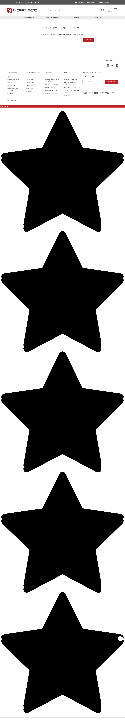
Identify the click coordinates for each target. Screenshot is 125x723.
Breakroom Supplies (31, 76)
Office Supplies (28, 17)
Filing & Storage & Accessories (72, 87)
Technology (76, 17)
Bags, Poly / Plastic (12, 76)
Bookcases (66, 76)
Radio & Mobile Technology (52, 84)
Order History (91, 2)
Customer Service (103, 2)
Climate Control (30, 85)
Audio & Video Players (50, 76)
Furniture (96, 17)
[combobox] (76, 10)
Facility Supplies (30, 88)
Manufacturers (79, 2)
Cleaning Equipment (31, 79)
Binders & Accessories (13, 79)
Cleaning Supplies (30, 82)
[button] (120, 638)
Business (9, 82)
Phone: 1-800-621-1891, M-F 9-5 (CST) (27, 2)
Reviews (4, 106)
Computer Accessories (51, 90)
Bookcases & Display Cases (71, 79)
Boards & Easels (11, 85)
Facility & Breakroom (52, 17)
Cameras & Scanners (50, 87)
